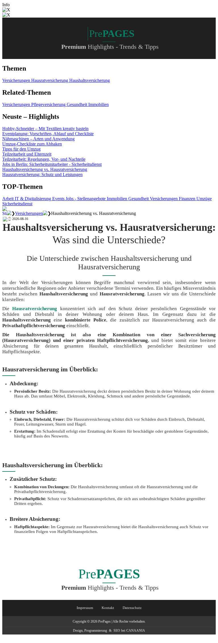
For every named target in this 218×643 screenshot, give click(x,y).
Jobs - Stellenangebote (86, 198)
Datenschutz (132, 608)
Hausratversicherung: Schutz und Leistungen (42, 174)
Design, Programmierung (90, 631)
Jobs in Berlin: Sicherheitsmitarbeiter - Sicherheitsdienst (52, 164)
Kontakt (108, 608)
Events (59, 198)
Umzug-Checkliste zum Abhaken (32, 143)
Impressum (85, 608)
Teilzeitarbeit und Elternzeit (26, 154)
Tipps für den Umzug (21, 149)
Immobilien (98, 104)
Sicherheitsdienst (17, 203)
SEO (117, 631)
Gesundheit (77, 104)
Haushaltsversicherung (89, 80)
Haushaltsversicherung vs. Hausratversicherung (44, 169)
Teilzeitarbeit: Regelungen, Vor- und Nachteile (43, 159)
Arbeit (8, 198)
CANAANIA (135, 631)
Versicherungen (16, 80)
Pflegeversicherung (49, 104)
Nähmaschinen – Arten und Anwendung (38, 138)
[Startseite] (4, 213)
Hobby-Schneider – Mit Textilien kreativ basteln (45, 128)
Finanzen (187, 198)
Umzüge (204, 198)
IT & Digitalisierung (33, 198)
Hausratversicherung (50, 80)
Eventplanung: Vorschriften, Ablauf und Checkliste (48, 133)
